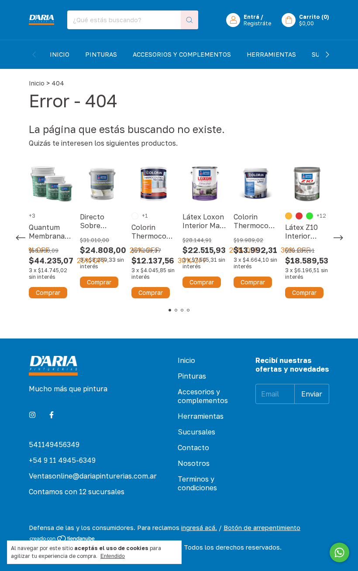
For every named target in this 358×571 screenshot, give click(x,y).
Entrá (251, 17)
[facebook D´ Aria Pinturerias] (51, 414)
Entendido (112, 556)
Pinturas (101, 54)
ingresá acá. (199, 527)
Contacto (193, 447)
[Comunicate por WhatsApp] (339, 552)
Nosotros (194, 463)
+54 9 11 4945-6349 (62, 460)
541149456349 (54, 444)
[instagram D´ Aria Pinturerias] (32, 414)
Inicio (59, 54)
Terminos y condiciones (197, 483)
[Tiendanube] (62, 540)
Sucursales (196, 431)
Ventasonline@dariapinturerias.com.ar (93, 476)
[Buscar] (189, 19)
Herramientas (271, 54)
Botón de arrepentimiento (262, 527)
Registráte (257, 23)
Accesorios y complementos (182, 54)
